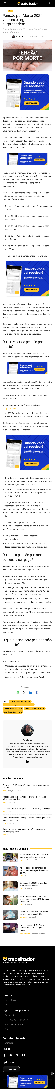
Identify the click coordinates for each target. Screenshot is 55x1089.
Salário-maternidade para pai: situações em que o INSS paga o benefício (27, 819)
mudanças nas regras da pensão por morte (18, 705)
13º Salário (23, 917)
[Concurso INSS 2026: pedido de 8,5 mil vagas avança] (10, 886)
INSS (10, 11)
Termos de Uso (12, 1015)
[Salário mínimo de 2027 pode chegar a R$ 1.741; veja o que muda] (10, 928)
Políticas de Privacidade (16, 1019)
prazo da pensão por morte (34, 708)
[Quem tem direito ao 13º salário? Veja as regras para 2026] (10, 915)
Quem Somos (11, 1000)
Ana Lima (22, 37)
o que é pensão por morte (13, 708)
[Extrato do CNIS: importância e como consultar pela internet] (10, 857)
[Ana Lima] (14, 36)
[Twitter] (17, 1055)
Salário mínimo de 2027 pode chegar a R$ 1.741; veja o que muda (33, 927)
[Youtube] (24, 1055)
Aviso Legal (10, 1029)
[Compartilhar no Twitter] (24, 692)
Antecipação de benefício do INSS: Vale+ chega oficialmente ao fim (34, 870)
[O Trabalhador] (27, 3)
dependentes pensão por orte (20, 701)
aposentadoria (11, 408)
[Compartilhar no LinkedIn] (30, 692)
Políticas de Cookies (14, 1024)
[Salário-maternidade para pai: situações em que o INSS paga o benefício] (10, 900)
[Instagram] (11, 1055)
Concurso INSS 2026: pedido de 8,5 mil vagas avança (26, 808)
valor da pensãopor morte (13, 712)
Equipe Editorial (12, 1004)
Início (4, 11)
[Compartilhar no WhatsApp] (17, 693)
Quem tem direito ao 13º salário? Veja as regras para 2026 (35, 912)
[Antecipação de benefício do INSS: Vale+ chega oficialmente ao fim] (10, 871)
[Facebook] (4, 1055)
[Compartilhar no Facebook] (37, 692)
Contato (9, 1043)
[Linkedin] (27, 762)
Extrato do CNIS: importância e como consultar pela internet (26, 786)
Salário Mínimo (25, 933)
